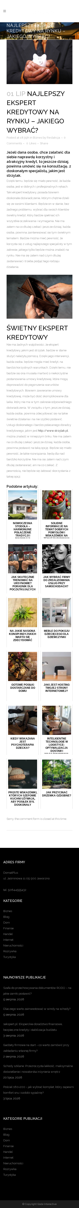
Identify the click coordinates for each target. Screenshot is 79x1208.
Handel (8, 934)
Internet (8, 939)
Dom (6, 922)
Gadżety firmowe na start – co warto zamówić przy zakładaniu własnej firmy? (36, 1047)
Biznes (37, 137)
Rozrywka (9, 951)
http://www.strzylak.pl (53, 430)
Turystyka (9, 957)
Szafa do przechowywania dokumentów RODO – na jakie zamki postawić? (37, 990)
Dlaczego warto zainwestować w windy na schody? (36, 1008)
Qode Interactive (47, 1204)
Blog (6, 916)
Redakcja (53, 137)
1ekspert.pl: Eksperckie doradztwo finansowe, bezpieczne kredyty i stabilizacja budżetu (33, 1026)
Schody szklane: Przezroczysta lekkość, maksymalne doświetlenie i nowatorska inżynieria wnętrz (38, 1068)
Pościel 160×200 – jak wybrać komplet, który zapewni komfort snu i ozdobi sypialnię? (38, 1089)
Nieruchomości (13, 945)
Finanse (8, 928)
